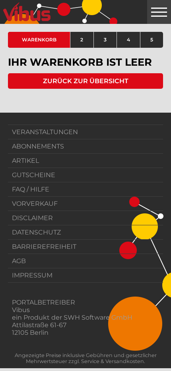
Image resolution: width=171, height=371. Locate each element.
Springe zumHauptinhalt (7, 7)
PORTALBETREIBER (43, 302)
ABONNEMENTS (38, 146)
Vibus (21, 310)
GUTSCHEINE (33, 175)
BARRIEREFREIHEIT (44, 246)
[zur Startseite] (27, 12)
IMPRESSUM (32, 275)
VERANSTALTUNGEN (45, 132)
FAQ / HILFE (30, 189)
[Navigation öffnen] (159, 12)
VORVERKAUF (35, 203)
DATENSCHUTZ (36, 232)
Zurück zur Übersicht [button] (85, 81)
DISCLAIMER (32, 218)
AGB (19, 261)
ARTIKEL (25, 160)
